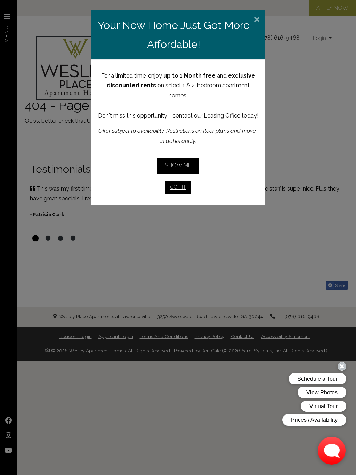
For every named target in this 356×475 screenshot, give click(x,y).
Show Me (178, 165)
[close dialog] (256, 20)
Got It (178, 187)
